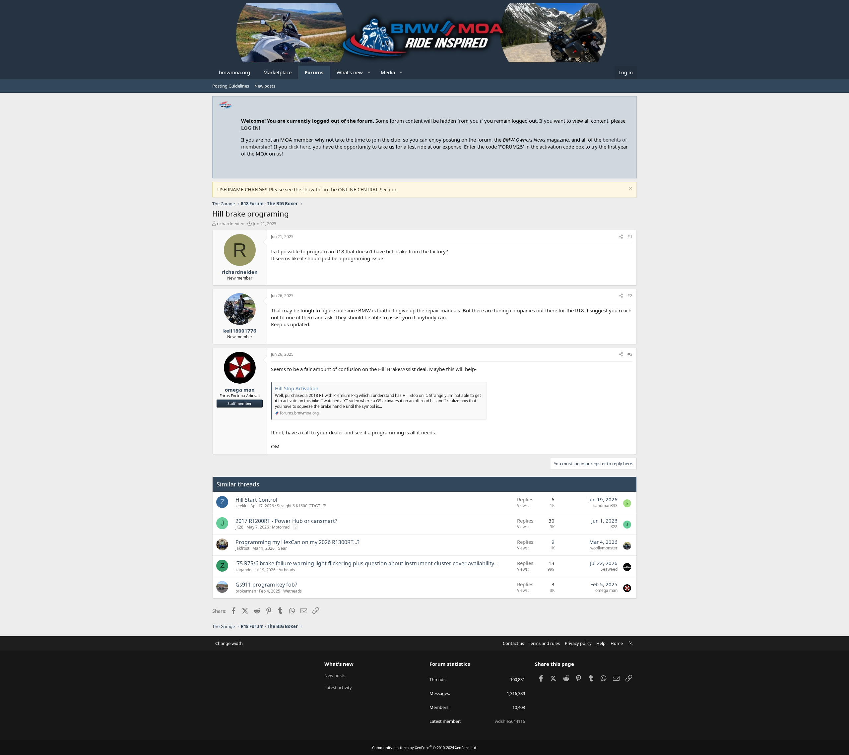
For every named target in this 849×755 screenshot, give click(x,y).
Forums (314, 72)
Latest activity (338, 687)
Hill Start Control (256, 499)
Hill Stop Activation (296, 388)
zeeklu (241, 506)
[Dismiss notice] (629, 189)
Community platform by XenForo (424, 747)
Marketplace (277, 72)
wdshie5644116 (510, 721)
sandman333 (605, 505)
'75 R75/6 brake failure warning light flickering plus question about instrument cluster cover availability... (366, 563)
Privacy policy (578, 643)
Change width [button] (229, 643)
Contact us (513, 643)
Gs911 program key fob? (266, 584)
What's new (350, 72)
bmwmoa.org (234, 72)
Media (388, 72)
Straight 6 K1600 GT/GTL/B (301, 506)
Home (617, 643)
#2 (629, 295)
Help (601, 643)
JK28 (239, 527)
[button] (369, 72)
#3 (629, 354)
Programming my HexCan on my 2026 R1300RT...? (297, 542)
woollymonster (604, 548)
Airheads (287, 570)
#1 (629, 236)
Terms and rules (544, 643)
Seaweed (609, 569)
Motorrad (281, 527)
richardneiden (230, 223)
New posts (264, 86)
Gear (282, 548)
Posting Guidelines (230, 86)
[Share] (621, 237)
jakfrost (242, 548)
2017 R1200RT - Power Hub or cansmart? (286, 521)
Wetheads (292, 591)
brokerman (245, 591)
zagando (243, 570)
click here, (300, 146)
